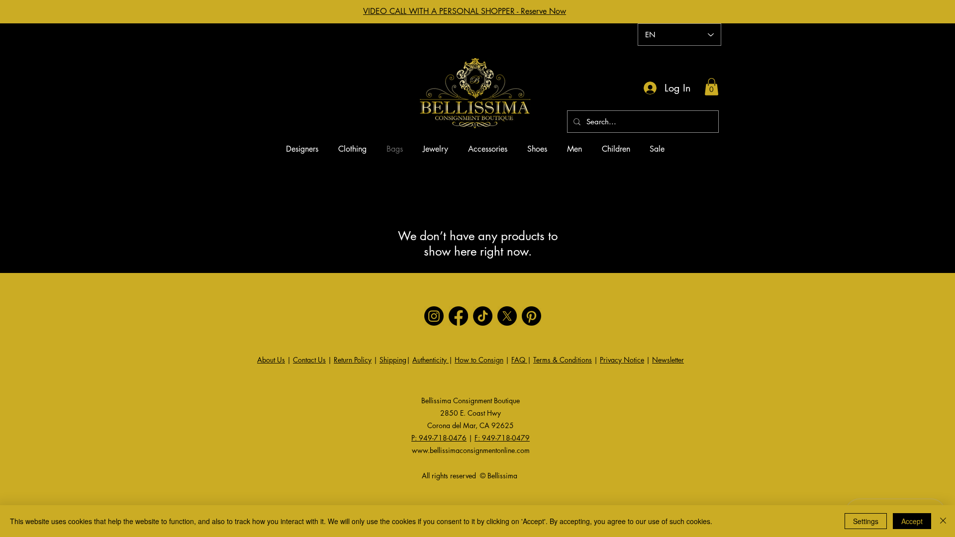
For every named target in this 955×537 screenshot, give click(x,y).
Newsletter (668, 359)
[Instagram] (434, 316)
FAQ (519, 359)
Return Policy (353, 359)
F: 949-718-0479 (502, 438)
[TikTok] (482, 316)
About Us (271, 359)
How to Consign (479, 359)
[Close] (943, 521)
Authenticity (430, 359)
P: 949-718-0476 (439, 438)
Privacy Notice (622, 359)
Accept (912, 521)
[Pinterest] (531, 316)
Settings (865, 521)
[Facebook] (458, 316)
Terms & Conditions (562, 359)
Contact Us (309, 359)
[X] (507, 316)
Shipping (393, 359)
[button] (711, 86)
